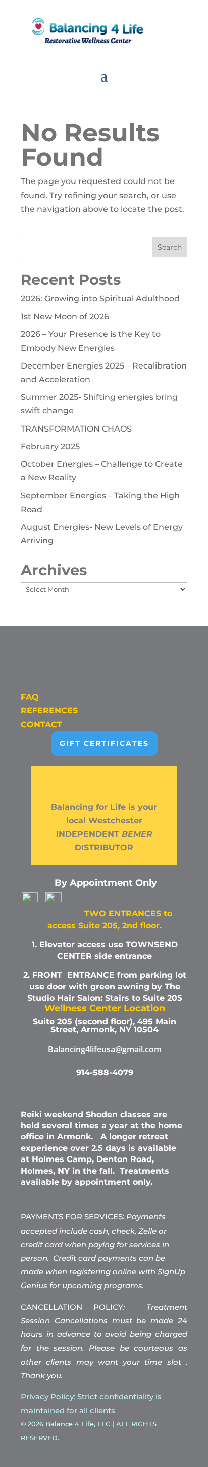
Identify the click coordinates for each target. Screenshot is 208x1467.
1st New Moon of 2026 (65, 316)
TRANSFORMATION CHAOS (76, 429)
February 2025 (50, 446)
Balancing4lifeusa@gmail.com (105, 1049)
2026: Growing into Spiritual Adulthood (100, 298)
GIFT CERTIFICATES (104, 743)
